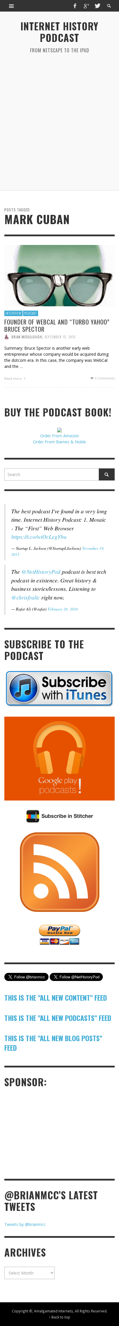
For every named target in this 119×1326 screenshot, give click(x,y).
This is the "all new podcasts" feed (57, 1018)
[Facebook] (75, 6)
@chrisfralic (25, 597)
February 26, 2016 (63, 609)
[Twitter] (97, 6)
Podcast (30, 313)
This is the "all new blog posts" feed (53, 1043)
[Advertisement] (59, 122)
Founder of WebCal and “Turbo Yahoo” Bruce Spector (56, 325)
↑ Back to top (59, 1317)
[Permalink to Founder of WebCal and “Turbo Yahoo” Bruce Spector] (59, 275)
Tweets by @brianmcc (25, 1224)
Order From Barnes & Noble (59, 442)
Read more (13, 378)
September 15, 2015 (59, 337)
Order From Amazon (59, 435)
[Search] (11, 6)
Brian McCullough (27, 337)
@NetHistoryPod (40, 571)
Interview (13, 313)
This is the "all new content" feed (55, 997)
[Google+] (86, 6)
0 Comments (104, 378)
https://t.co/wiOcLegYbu (38, 536)
